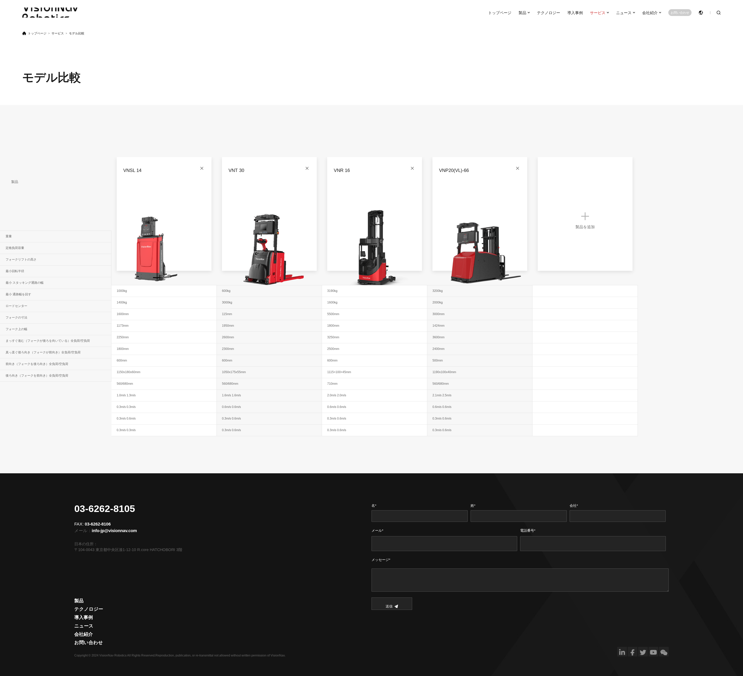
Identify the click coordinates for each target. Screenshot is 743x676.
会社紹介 (650, 12)
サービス (597, 12)
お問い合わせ (680, 12)
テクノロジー (548, 12)
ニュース (624, 12)
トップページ (499, 12)
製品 (522, 12)
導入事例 (575, 12)
